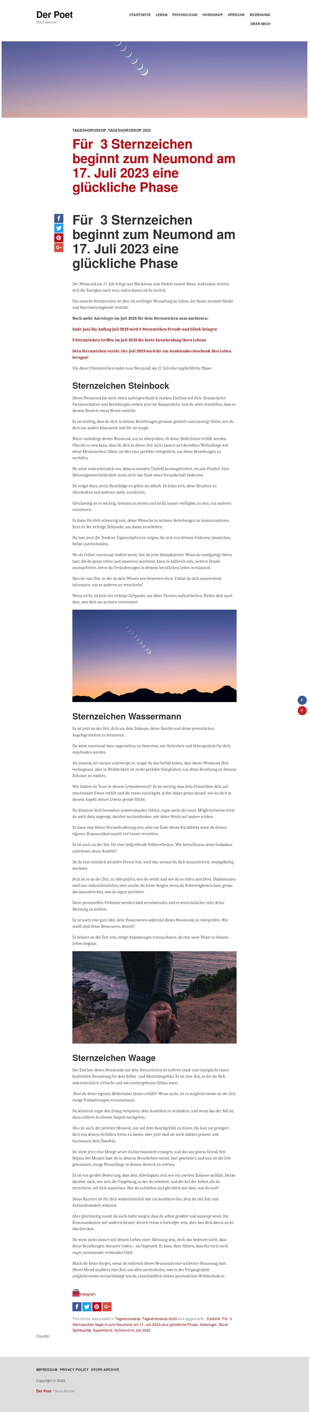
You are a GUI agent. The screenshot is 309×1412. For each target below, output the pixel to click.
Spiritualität (81, 1330)
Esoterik (214, 1318)
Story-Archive (105, 1369)
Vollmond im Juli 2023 (132, 1330)
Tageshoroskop (89, 130)
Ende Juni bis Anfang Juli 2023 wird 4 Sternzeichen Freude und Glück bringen (144, 329)
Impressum (46, 1369)
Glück (223, 1324)
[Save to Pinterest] (302, 710)
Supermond (102, 1330)
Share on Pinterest (58, 237)
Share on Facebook (58, 218)
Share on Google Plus (58, 247)
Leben (161, 14)
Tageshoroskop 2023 (129, 130)
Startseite (140, 14)
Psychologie (184, 14)
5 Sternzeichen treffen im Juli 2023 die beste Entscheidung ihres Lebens (139, 340)
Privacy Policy (74, 1369)
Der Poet (54, 14)
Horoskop (212, 14)
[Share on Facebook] (302, 700)
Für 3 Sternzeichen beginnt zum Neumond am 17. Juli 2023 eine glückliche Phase (154, 165)
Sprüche (236, 14)
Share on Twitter (58, 228)
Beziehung (260, 14)
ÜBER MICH (260, 23)
